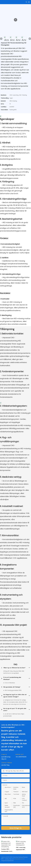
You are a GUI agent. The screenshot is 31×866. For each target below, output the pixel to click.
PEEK (14, 803)
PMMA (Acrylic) (7, 806)
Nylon (6, 803)
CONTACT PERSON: (6, 763)
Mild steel (24, 791)
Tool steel (16, 794)
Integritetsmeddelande (7, 860)
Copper (7, 791)
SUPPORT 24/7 (19, 754)
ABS (6, 798)
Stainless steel (15, 788)
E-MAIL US (4, 754)
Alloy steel (8, 794)
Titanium (16, 791)
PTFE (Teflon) (24, 799)
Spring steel (24, 795)
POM (14, 798)
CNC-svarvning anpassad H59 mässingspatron (20, 849)
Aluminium (8, 787)
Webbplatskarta (19, 859)
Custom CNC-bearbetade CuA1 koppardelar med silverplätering (6, 850)
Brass (23, 787)
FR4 (23, 803)
